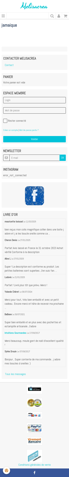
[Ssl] (34, 402)
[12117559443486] (34, 456)
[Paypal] (34, 427)
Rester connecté (17, 120)
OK (62, 157)
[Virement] (34, 441)
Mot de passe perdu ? (29, 130)
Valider (34, 139)
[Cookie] (6, 470)
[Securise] (34, 389)
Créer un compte (10, 130)
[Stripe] (34, 415)
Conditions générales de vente (34, 465)
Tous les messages (15, 374)
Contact (9, 65)
